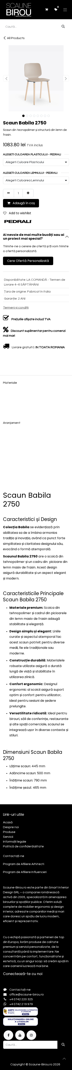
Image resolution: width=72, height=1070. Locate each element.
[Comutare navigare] (65, 9)
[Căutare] (63, 26)
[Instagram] (31, 1035)
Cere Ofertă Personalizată (28, 260)
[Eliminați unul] (8, 193)
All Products (16, 38)
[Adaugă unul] (28, 193)
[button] (6, 78)
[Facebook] (8, 1035)
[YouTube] (20, 1035)
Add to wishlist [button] (19, 213)
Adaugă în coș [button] (23, 203)
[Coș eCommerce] (46, 9)
